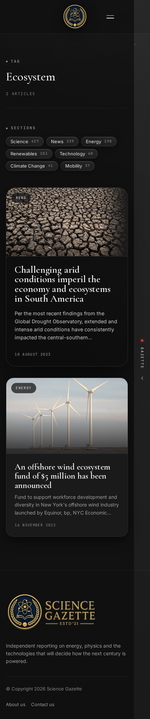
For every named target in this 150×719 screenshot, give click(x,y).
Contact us (42, 704)
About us (15, 704)
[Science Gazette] (75, 16)
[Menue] (110, 17)
